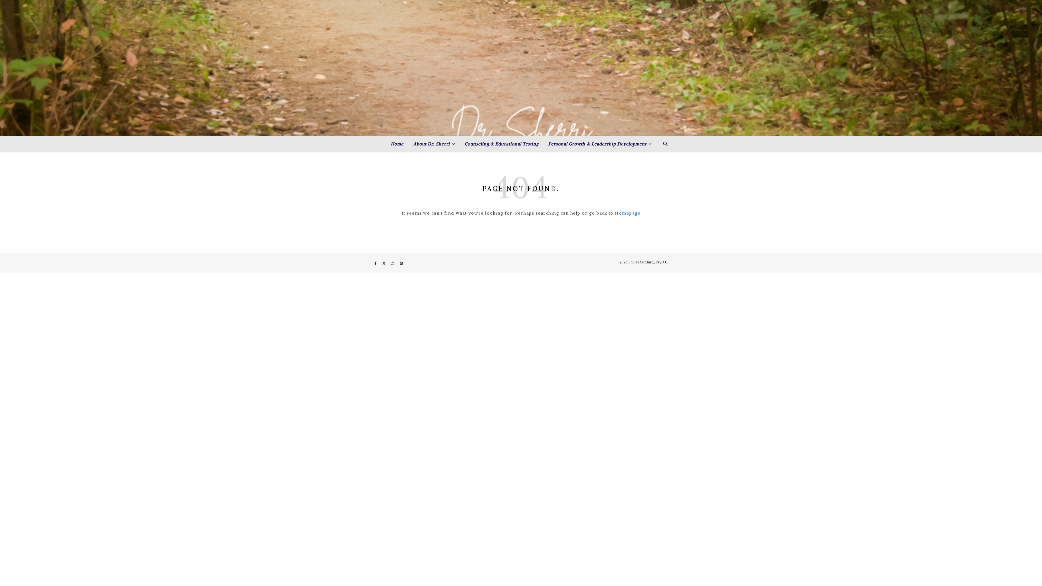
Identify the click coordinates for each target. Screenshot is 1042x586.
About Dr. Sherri (431, 143)
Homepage (627, 213)
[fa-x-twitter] (384, 263)
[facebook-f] (375, 263)
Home (397, 143)
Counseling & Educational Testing (502, 143)
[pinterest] (401, 263)
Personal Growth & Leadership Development (597, 143)
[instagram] (393, 263)
